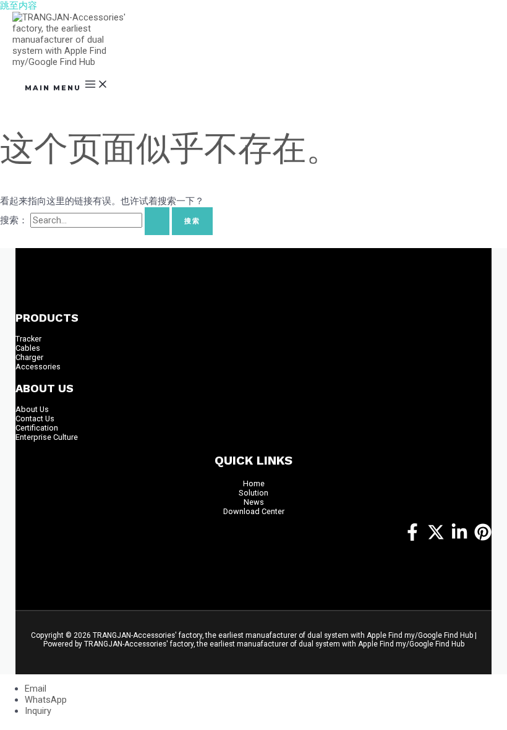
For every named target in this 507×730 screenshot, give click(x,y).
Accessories (38, 366)
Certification (36, 427)
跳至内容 (18, 5)
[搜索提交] (157, 221)
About (27, 409)
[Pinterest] (483, 537)
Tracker (28, 338)
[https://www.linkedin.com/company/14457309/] (459, 537)
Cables (27, 348)
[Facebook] (412, 537)
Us (44, 409)
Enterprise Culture (46, 437)
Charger (29, 357)
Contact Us (34, 418)
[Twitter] (436, 537)
